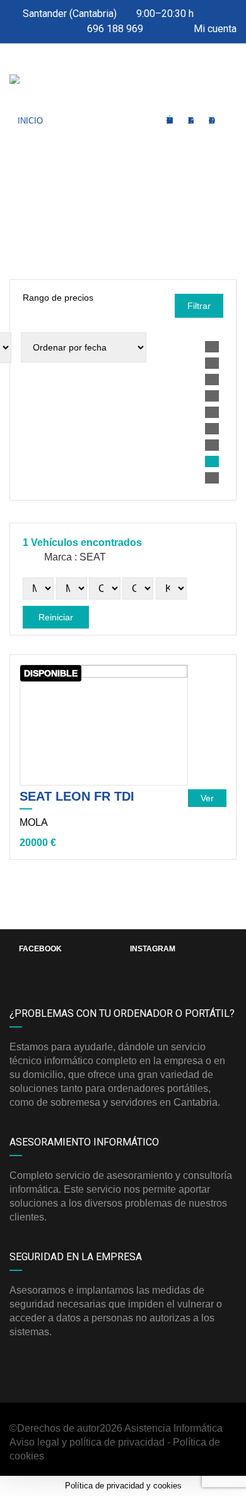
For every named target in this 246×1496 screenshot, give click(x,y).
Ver (207, 798)
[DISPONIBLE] (103, 724)
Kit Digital (191, 120)
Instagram (152, 948)
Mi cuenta (214, 29)
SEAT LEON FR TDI (77, 796)
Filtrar (199, 306)
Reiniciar (55, 617)
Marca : (74, 557)
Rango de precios (58, 298)
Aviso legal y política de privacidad (87, 1442)
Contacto (212, 120)
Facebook (40, 948)
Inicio (30, 120)
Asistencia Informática (173, 1428)
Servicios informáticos (170, 120)
